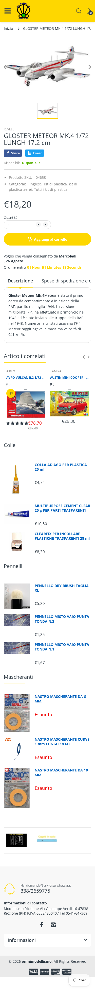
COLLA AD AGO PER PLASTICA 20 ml (61, 467)
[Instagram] (53, 925)
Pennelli (13, 566)
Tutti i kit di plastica (50, 189)
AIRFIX (10, 371)
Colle (9, 445)
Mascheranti (18, 676)
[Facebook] (42, 925)
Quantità (10, 217)
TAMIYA (55, 371)
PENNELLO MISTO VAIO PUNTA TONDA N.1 (62, 646)
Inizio (8, 28)
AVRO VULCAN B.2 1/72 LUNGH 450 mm (25, 378)
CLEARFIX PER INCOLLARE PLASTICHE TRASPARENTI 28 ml (62, 536)
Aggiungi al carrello (50, 239)
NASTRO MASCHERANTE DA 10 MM (61, 772)
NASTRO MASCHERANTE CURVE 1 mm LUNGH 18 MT (62, 741)
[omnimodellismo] (23, 11)
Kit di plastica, (56, 184)
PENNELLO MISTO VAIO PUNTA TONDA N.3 (62, 618)
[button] (17, 423)
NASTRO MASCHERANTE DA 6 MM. (60, 698)
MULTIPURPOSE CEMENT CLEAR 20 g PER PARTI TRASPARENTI (62, 508)
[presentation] (83, 357)
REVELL (9, 129)
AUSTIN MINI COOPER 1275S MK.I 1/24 (69, 378)
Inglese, (36, 184)
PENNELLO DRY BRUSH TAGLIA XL (62, 588)
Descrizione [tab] (20, 281)
